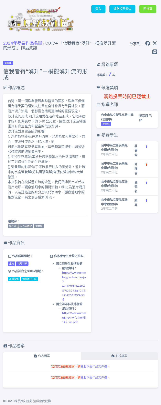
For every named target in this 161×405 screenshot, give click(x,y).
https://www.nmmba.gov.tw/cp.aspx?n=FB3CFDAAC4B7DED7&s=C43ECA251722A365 (74, 286)
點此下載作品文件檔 (93, 366)
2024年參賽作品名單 (22, 43)
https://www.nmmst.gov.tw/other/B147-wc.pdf (74, 317)
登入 (98, 8)
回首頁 (147, 8)
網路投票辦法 (122, 8)
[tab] (41, 356)
